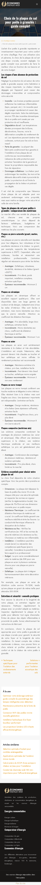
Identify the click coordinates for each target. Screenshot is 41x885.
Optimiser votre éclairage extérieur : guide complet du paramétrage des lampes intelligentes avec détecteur (18, 698)
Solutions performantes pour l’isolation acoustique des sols (31, 666)
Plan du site (20, 883)
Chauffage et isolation (9, 41)
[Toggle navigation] (37, 4)
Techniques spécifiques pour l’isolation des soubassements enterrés (10, 666)
